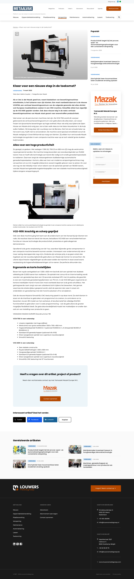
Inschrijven (106, 181)
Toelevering (110, 17)
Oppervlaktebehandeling (31, 17)
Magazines (51, 8)
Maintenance (74, 17)
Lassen (100, 17)
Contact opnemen (46, 517)
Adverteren (79, 8)
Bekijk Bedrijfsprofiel (105, 130)
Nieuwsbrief (90, 8)
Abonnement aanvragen (49, 514)
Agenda (100, 8)
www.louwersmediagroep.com (110, 562)
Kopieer (65, 420)
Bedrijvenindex (114, 8)
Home (15, 27)
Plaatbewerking (49, 17)
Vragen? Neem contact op (104, 488)
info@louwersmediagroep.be (109, 552)
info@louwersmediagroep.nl (109, 522)
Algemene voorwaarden (103, 574)
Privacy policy (117, 574)
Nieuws (16, 17)
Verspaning (62, 17)
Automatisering (88, 17)
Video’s (70, 8)
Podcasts (61, 8)
